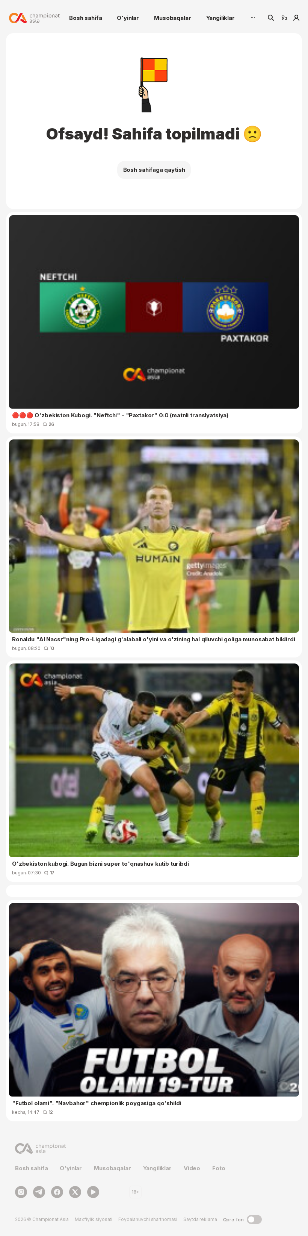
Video (192, 1168)
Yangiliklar (220, 17)
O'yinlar (128, 17)
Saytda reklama (200, 1219)
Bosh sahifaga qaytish (154, 169)
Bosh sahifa (85, 17)
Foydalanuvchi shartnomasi (147, 1219)
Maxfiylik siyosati (93, 1219)
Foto (218, 1168)
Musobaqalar (172, 17)
